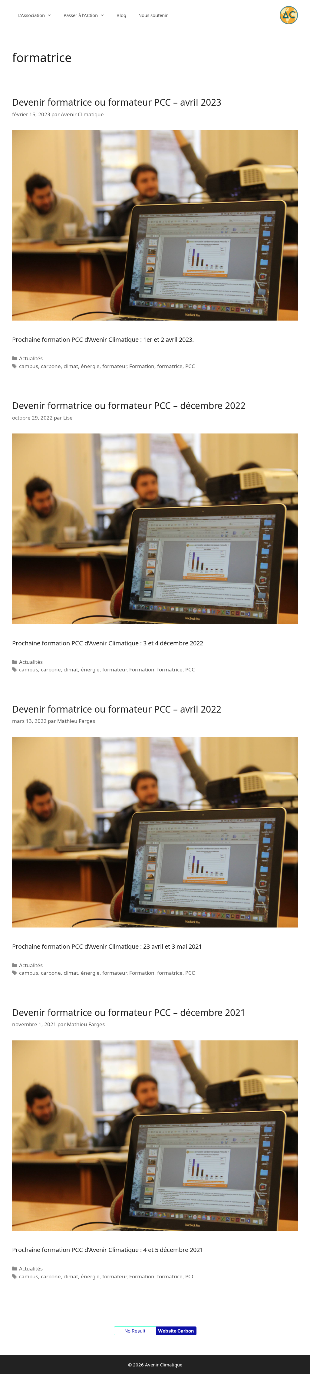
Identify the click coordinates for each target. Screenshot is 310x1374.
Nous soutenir (153, 15)
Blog (121, 15)
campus (28, 366)
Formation (141, 366)
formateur (114, 366)
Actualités (31, 358)
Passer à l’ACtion (81, 15)
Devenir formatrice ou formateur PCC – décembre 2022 (129, 405)
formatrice (170, 366)
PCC (190, 366)
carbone (51, 366)
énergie (90, 366)
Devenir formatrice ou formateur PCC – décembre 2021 (129, 1012)
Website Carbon (176, 1331)
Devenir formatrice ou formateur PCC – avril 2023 (116, 102)
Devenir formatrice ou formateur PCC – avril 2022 (116, 709)
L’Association (31, 15)
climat (71, 366)
